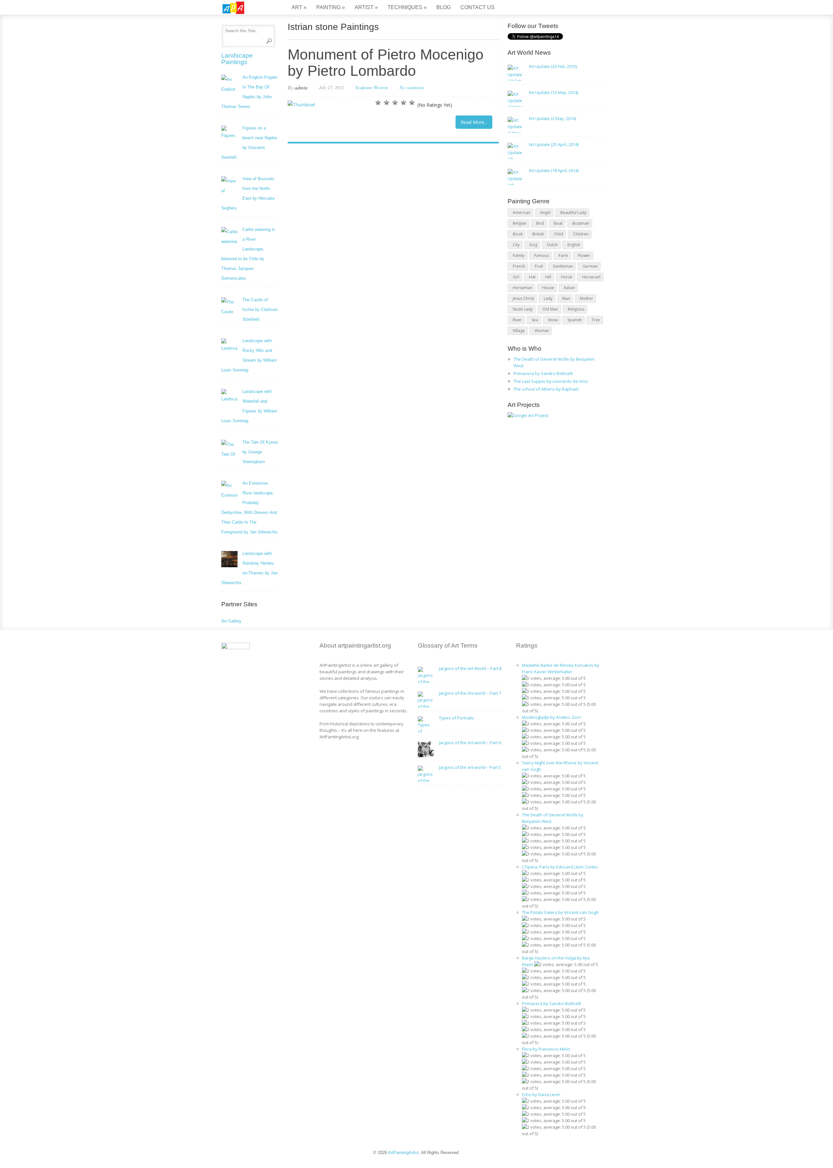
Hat (532, 277)
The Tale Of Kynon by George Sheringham (260, 452)
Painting (330, 7)
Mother (586, 298)
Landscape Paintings (237, 58)
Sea (535, 320)
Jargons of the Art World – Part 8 (470, 668)
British (538, 234)
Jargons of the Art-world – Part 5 (470, 767)
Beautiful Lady (573, 212)
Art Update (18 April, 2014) (554, 170)
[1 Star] (378, 102)
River (517, 320)
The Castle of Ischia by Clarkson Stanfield (260, 309)
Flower (584, 255)
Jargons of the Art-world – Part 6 (470, 742)
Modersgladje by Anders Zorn (551, 717)
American (521, 212)
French (519, 266)
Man (566, 298)
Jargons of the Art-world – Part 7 (470, 693)
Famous (541, 255)
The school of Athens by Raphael (546, 389)
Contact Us (477, 7)
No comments (412, 87)
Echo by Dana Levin (541, 1094)
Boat (558, 223)
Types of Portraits (456, 718)
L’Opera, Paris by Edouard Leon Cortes (560, 867)
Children (581, 234)
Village (519, 330)
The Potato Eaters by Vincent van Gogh (560, 912)
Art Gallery (231, 621)
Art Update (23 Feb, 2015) (553, 66)
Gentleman (563, 266)
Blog (443, 7)
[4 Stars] (403, 102)
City (516, 245)
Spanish (574, 320)
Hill (548, 277)
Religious (576, 309)
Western (381, 87)
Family (519, 255)
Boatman (580, 223)
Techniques (407, 7)
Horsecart (591, 277)
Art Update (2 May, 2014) (552, 118)
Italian (569, 287)
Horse (566, 277)
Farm (563, 255)
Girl (516, 277)
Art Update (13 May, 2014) (553, 92)
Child (558, 234)
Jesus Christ (523, 298)
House (548, 287)
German (590, 266)
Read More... (474, 122)
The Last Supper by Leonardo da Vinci (550, 381)
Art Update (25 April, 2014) (554, 144)
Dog (533, 245)
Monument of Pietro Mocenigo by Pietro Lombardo (386, 62)
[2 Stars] (386, 102)
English (573, 245)
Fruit (539, 266)
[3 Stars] (395, 102)
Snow (553, 320)
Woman (542, 330)
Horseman (522, 287)
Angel (545, 212)
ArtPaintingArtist (246, 8)
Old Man (550, 309)
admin (300, 87)
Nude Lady (523, 309)
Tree (596, 320)
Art (299, 7)
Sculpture (364, 87)
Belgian (519, 223)
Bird (540, 223)
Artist (366, 7)
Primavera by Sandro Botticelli (543, 373)
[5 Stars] (412, 102)
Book (518, 234)
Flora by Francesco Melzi (546, 1049)
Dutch (552, 245)
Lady (548, 298)
